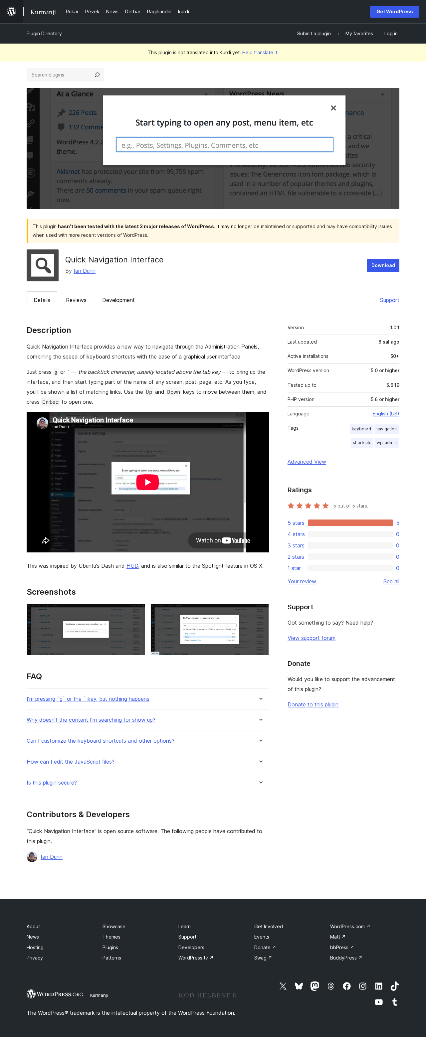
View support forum (311, 638)
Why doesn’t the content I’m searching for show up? (91, 720)
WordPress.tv (196, 958)
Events (261, 937)
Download (383, 265)
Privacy (35, 958)
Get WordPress (394, 11)
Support (389, 300)
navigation (386, 428)
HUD (132, 565)
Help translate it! (260, 52)
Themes (111, 937)
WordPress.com (350, 926)
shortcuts (362, 442)
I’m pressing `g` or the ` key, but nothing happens (88, 699)
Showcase (114, 926)
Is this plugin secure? (52, 783)
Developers (191, 947)
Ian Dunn (85, 270)
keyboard (361, 428)
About (33, 926)
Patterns (112, 958)
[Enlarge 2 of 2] (260, 612)
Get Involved (268, 926)
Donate (265, 947)
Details (42, 300)
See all (391, 581)
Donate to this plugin (313, 704)
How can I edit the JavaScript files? (70, 762)
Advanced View (307, 461)
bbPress (342, 947)
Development (118, 300)
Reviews (76, 300)
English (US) (386, 413)
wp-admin (387, 442)
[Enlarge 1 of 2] (136, 612)
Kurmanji (99, 995)
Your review (302, 581)
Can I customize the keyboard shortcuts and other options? (100, 741)
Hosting (35, 947)
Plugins (110, 947)
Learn (184, 926)
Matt (338, 937)
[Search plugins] (97, 74)
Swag (263, 958)
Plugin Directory (44, 33)
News (33, 937)
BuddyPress (346, 958)
